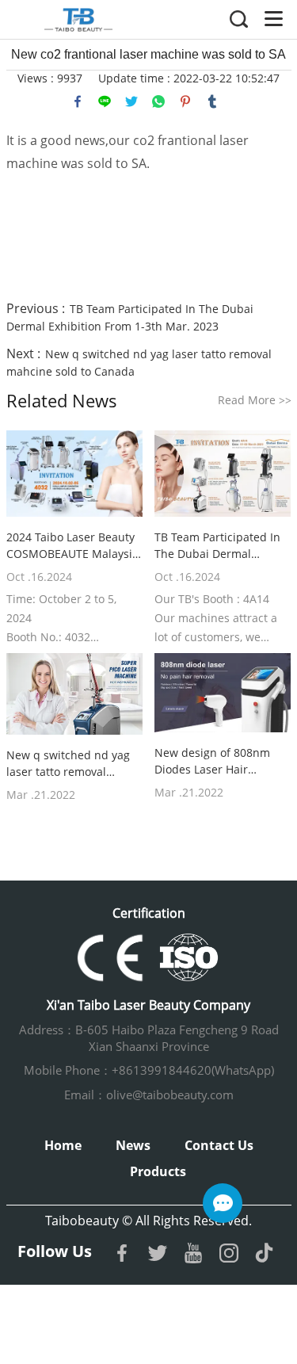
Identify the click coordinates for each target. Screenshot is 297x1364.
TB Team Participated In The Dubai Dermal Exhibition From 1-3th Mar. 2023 (217, 545)
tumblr (212, 101)
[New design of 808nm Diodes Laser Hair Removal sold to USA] (222, 692)
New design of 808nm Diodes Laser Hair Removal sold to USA (212, 761)
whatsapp (158, 101)
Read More (254, 399)
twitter (131, 101)
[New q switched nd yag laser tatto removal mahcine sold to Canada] (74, 694)
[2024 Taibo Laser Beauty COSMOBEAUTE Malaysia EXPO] (74, 473)
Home (63, 1145)
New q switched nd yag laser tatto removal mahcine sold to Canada (70, 763)
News (133, 1145)
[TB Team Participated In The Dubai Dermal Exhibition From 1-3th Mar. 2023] (222, 473)
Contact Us (219, 1145)
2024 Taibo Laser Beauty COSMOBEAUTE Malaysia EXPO (72, 545)
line (104, 101)
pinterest (185, 101)
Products (158, 1171)
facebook (78, 101)
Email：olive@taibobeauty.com (149, 1094)
